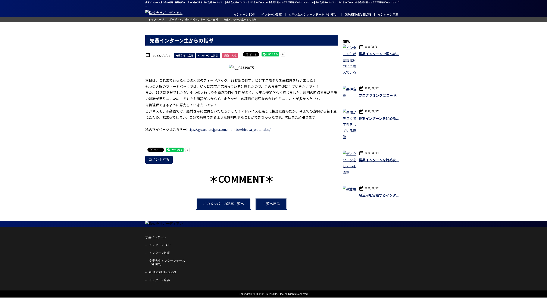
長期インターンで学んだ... (379, 53)
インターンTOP (244, 14)
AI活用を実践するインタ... (379, 195)
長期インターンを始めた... (379, 159)
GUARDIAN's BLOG (358, 14)
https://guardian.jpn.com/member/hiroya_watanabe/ (228, 129)
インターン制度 (271, 14)
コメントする (159, 159)
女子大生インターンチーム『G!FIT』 (313, 14)
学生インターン (155, 237)
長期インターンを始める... (379, 118)
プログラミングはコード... (379, 95)
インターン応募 (388, 14)
